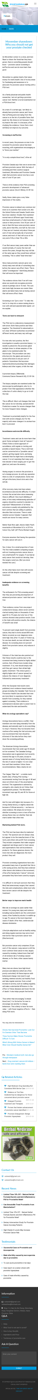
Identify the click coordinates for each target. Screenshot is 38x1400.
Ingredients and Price (11, 1335)
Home (4, 29)
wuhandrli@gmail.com (12, 1176)
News (11, 29)
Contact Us (8, 1170)
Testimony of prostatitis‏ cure (14, 1338)
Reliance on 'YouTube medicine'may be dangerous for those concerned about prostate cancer (18, 1094)
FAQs (5, 1324)
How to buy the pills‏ (10, 1331)
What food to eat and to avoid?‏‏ (15, 1328)
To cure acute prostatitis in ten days (17, 1263)
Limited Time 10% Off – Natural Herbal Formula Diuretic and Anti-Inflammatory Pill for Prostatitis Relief (19, 1214)
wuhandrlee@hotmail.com (14, 1180)
